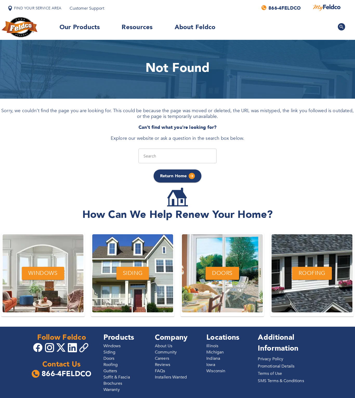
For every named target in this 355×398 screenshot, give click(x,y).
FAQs (160, 371)
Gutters (110, 371)
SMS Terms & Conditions (281, 381)
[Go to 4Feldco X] (61, 347)
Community (166, 352)
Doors (109, 358)
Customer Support (87, 8)
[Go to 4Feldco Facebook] (38, 347)
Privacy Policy (270, 359)
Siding (109, 352)
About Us (163, 346)
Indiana (213, 358)
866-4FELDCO (66, 374)
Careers (162, 358)
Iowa (210, 365)
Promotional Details (276, 366)
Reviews (162, 365)
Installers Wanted (171, 377)
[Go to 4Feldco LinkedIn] (73, 347)
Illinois (212, 346)
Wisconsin (215, 371)
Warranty (111, 390)
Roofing (110, 365)
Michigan (215, 352)
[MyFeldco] (327, 8)
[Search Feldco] (341, 27)
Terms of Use (270, 373)
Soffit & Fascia (116, 377)
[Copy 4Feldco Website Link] (84, 347)
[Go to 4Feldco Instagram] (50, 347)
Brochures (112, 383)
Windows (112, 346)
